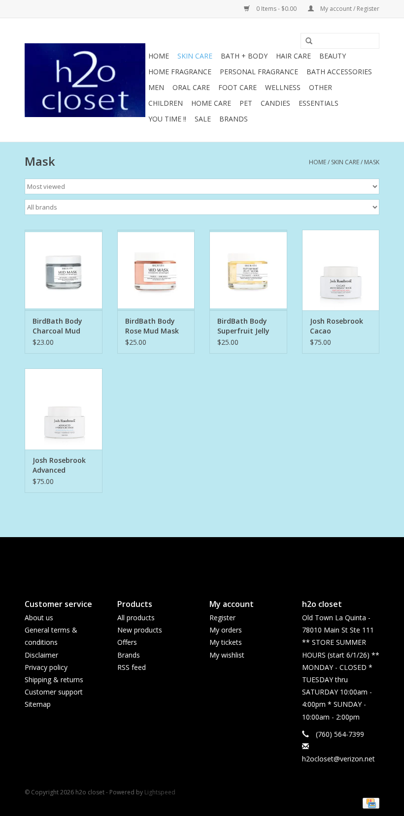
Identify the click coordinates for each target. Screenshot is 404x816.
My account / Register (349, 8)
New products (139, 630)
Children (165, 103)
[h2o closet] (85, 80)
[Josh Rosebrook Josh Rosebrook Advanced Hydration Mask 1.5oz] (63, 409)
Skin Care (194, 55)
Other (320, 87)
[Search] (305, 41)
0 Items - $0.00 (276, 8)
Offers (127, 642)
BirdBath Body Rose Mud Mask (152, 325)
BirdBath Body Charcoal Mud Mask (57, 326)
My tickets (225, 642)
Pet (245, 103)
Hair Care (293, 55)
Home (158, 55)
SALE (203, 118)
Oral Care (191, 87)
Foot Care (237, 87)
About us (39, 617)
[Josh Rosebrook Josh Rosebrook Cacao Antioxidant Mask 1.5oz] (341, 270)
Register (222, 617)
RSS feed (131, 667)
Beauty (332, 55)
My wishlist (226, 655)
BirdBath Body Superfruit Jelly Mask (243, 326)
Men (156, 87)
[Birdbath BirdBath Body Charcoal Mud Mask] (63, 270)
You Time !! (167, 118)
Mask (371, 162)
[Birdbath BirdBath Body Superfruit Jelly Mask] (248, 270)
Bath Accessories (339, 71)
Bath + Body (244, 55)
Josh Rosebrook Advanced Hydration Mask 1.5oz (60, 465)
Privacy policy (46, 667)
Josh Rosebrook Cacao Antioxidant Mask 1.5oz (340, 326)
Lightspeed (159, 792)
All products (136, 617)
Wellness (283, 87)
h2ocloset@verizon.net (338, 758)
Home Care (211, 103)
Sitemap (38, 704)
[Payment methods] (369, 802)
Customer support (54, 691)
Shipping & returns (54, 679)
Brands (233, 118)
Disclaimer (41, 655)
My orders (225, 630)
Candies (275, 103)
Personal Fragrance (259, 71)
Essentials (318, 103)
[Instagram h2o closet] (211, 560)
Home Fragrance (179, 71)
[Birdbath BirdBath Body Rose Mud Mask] (156, 270)
